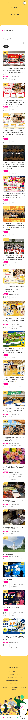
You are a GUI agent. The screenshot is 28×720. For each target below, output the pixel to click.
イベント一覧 (7, 717)
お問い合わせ (8, 671)
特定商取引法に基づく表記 (11, 677)
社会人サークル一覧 (22, 717)
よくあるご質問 (10, 674)
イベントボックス (5, 2)
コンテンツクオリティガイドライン (14, 680)
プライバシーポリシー (14, 683)
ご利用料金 (18, 674)
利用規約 (20, 677)
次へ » (17, 648)
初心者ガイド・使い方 (17, 671)
